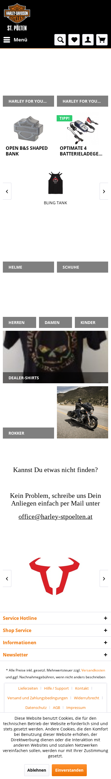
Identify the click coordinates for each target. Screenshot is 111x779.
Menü (20, 39)
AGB (56, 707)
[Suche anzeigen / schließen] (60, 39)
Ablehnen (36, 770)
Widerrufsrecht (86, 697)
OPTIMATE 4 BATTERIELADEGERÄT (82, 151)
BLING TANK (55, 202)
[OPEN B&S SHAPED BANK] (28, 128)
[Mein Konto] (88, 39)
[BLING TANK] (55, 182)
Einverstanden (69, 770)
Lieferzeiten (28, 688)
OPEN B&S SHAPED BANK (27, 151)
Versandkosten (93, 670)
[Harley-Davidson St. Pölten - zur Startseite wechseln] (17, 17)
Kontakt (82, 688)
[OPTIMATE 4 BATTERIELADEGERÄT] (82, 128)
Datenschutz (36, 707)
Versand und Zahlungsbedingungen (37, 697)
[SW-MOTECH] (55, 578)
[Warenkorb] (102, 39)
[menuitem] (15, 39)
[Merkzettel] (74, 39)
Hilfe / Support (56, 688)
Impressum (76, 707)
